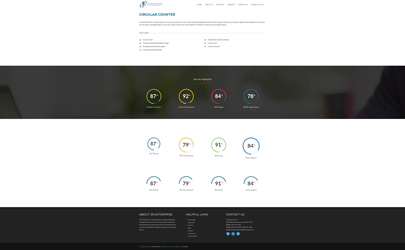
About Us (209, 5)
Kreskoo (185, 246)
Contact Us (243, 5)
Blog (189, 228)
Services (220, 5)
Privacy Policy (257, 5)
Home (199, 5)
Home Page (192, 220)
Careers (231, 5)
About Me (191, 222)
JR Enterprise (155, 246)
